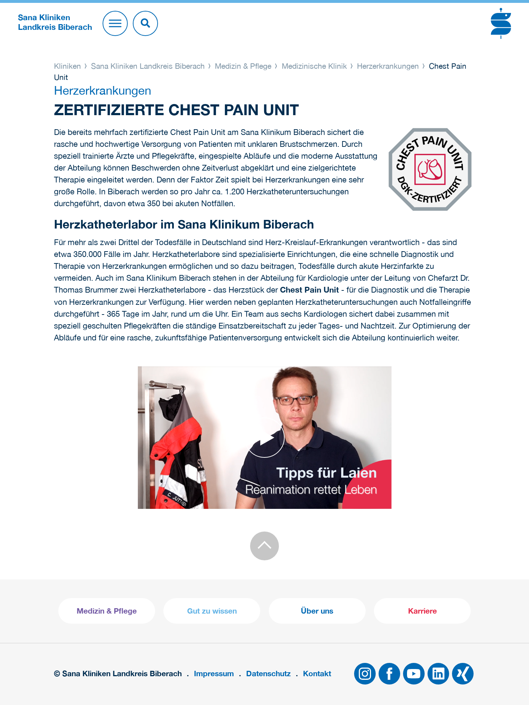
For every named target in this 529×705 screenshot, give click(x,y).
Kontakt (317, 673)
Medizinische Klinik (314, 66)
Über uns (317, 610)
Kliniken (68, 66)
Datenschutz (268, 673)
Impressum (214, 673)
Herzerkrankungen (388, 66)
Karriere (422, 610)
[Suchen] (145, 23)
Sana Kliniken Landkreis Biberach (148, 66)
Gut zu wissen (212, 610)
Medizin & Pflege (243, 66)
